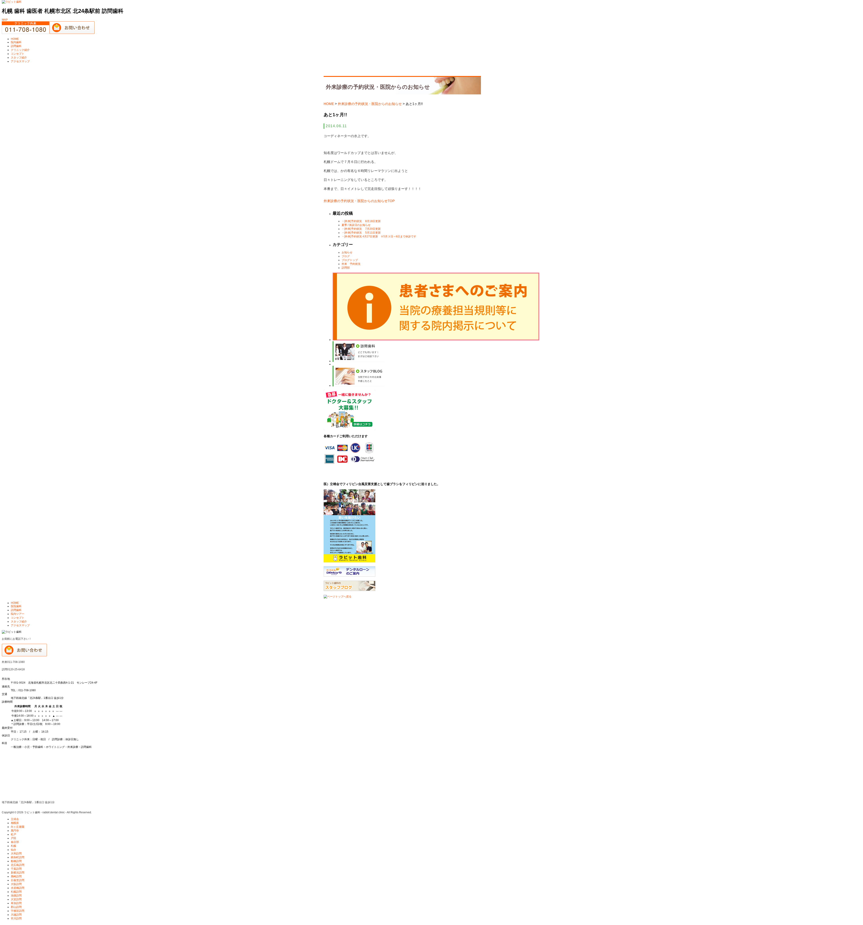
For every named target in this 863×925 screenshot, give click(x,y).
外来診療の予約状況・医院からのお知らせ (370, 104)
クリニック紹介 (20, 49)
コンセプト (17, 53)
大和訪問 (16, 853)
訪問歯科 (16, 46)
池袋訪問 (16, 895)
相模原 (15, 823)
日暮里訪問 (17, 880)
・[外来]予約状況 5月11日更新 (361, 232)
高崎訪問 (16, 876)
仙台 (13, 849)
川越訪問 (16, 914)
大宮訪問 (16, 899)
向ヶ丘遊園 (17, 826)
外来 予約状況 (351, 263)
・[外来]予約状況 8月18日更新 (361, 221)
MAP (5, 19)
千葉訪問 (16, 868)
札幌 (13, 845)
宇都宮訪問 (17, 910)
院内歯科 (16, 42)
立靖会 (15, 819)
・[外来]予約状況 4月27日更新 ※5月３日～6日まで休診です (379, 236)
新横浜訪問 (17, 872)
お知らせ (347, 252)
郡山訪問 (16, 907)
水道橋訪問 (17, 887)
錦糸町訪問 (17, 857)
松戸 (13, 834)
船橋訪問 (16, 861)
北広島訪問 (17, 865)
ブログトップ (350, 260)
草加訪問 (16, 903)
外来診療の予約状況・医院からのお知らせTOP (359, 201)
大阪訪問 (16, 884)
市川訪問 (16, 918)
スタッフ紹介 (19, 57)
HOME (15, 38)
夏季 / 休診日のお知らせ (356, 225)
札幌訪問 (16, 891)
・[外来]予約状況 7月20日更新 (361, 228)
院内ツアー (17, 613)
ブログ (346, 256)
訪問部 (346, 267)
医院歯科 (16, 606)
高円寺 (15, 830)
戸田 (13, 838)
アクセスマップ (20, 61)
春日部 (15, 842)
